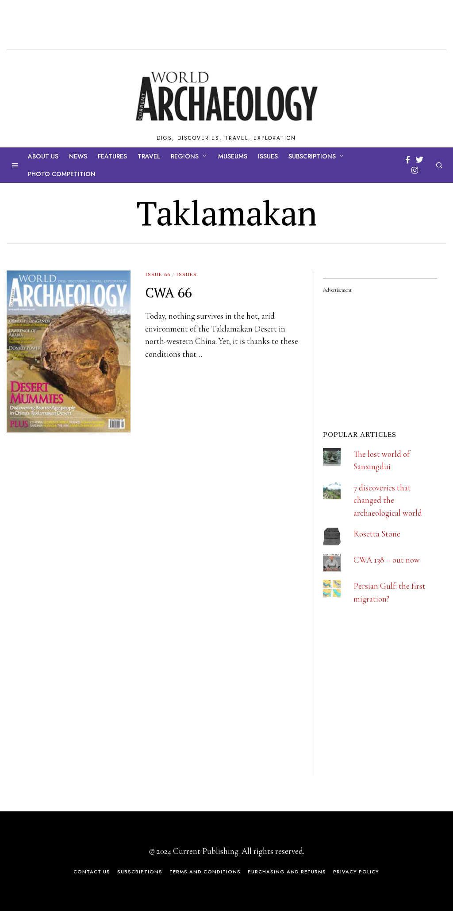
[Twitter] (420, 159)
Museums (232, 156)
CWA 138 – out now (386, 560)
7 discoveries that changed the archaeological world (387, 500)
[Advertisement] (388, 716)
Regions (185, 156)
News (78, 156)
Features (112, 156)
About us (43, 156)
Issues (268, 156)
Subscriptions (312, 156)
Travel (149, 156)
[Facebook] (407, 159)
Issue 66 (157, 274)
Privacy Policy (356, 871)
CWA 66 (168, 292)
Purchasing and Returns (287, 871)
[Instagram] (414, 170)
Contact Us (91, 871)
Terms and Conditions (205, 871)
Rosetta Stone (376, 534)
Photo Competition (62, 174)
